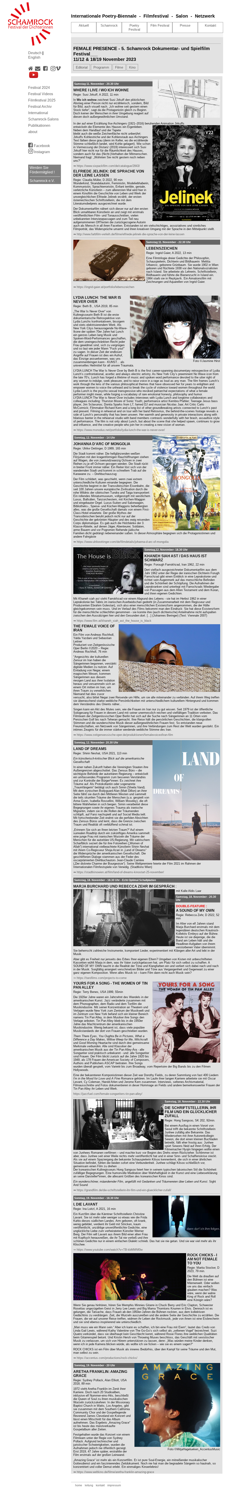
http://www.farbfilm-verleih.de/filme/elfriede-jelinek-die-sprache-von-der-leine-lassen (130, 234)
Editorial (82, 67)
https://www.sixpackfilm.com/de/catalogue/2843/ (108, 166)
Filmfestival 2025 (41, 100)
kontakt (100, 1485)
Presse (185, 25)
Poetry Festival (134, 27)
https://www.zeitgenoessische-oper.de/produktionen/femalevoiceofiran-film (125, 734)
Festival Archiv (40, 106)
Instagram (41, 152)
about (32, 132)
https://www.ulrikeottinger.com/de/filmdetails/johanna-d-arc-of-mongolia (123, 541)
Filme (119, 67)
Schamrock (109, 25)
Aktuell (84, 25)
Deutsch (35, 53)
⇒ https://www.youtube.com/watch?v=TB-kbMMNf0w (108, 1249)
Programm (101, 67)
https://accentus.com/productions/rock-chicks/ (107, 1358)
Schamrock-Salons (43, 119)
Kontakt (210, 25)
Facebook (41, 146)
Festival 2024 (39, 88)
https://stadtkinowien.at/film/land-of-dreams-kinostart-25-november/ (120, 872)
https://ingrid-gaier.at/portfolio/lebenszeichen (105, 287)
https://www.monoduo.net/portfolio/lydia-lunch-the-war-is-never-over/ (121, 430)
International (38, 113)
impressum (114, 1485)
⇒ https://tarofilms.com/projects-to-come (100, 978)
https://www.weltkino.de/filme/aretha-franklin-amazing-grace (115, 1472)
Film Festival (159, 25)
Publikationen (39, 125)
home (78, 1485)
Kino (132, 67)
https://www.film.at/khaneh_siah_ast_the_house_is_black (114, 620)
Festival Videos (40, 94)
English (34, 57)
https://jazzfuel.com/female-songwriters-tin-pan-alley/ (107, 1093)
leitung (89, 1485)
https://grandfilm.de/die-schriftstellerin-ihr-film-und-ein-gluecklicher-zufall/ (124, 1190)
